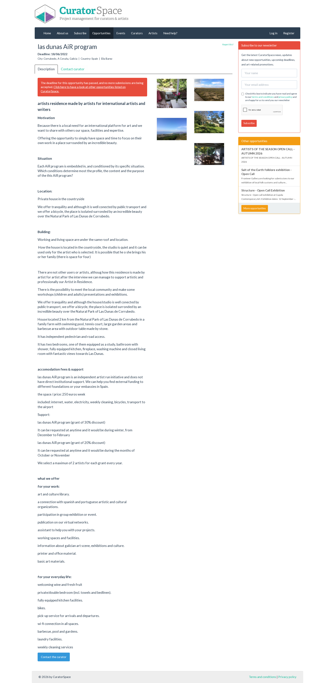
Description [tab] (46, 69)
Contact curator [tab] (73, 69)
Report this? (227, 44)
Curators (137, 33)
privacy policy (285, 96)
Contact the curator (53, 657)
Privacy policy (287, 677)
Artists (153, 33)
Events (120, 33)
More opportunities (254, 208)
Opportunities (101, 33)
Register (288, 33)
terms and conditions (263, 96)
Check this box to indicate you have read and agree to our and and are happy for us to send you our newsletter (271, 97)
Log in (273, 33)
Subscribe (80, 33)
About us (62, 33)
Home (47, 33)
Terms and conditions (262, 677)
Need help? (170, 33)
